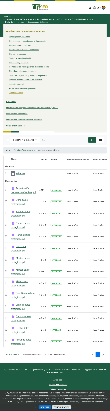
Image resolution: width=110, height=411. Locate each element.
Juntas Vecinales (16, 93)
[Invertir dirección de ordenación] (43, 140)
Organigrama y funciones (19, 37)
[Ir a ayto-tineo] (48, 7)
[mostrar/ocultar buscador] (90, 8)
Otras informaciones (15, 126)
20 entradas (13, 355)
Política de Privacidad (58, 385)
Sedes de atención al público (21, 58)
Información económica (17, 113)
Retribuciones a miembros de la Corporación (27, 41)
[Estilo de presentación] (100, 140)
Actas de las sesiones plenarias (22, 88)
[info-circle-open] (92, 140)
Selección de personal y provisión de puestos (28, 75)
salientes (20, 173)
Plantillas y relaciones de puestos (23, 71)
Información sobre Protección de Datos (24, 120)
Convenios (11, 101)
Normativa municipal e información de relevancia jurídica (32, 107)
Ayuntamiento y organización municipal (25, 31)
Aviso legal (57, 380)
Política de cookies (58, 389)
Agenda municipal (16, 84)
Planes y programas (17, 54)
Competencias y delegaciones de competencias (29, 67)
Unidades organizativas (19, 62)
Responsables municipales (20, 45)
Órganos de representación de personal (25, 80)
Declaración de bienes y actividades (24, 50)
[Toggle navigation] (6, 7)
